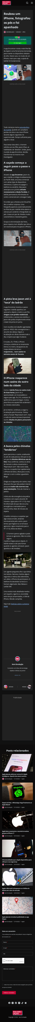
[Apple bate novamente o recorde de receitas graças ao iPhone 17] (17, 820)
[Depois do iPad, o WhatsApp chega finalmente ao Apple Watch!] (17, 791)
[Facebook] (9, 1003)
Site (4, 954)
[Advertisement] (17, 103)
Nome (5, 942)
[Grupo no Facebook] (26, 1003)
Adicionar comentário (9, 969)
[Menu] (32, 3)
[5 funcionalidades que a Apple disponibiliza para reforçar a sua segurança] (17, 848)
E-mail (5, 948)
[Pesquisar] (27, 3)
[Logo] (17, 1013)
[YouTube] (19, 1003)
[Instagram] (13, 1003)
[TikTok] (22, 1003)
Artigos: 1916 (17, 675)
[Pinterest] (16, 1003)
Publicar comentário (9, 993)
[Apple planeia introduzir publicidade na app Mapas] (17, 905)
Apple (24, 32)
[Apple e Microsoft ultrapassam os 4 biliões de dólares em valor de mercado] (17, 877)
